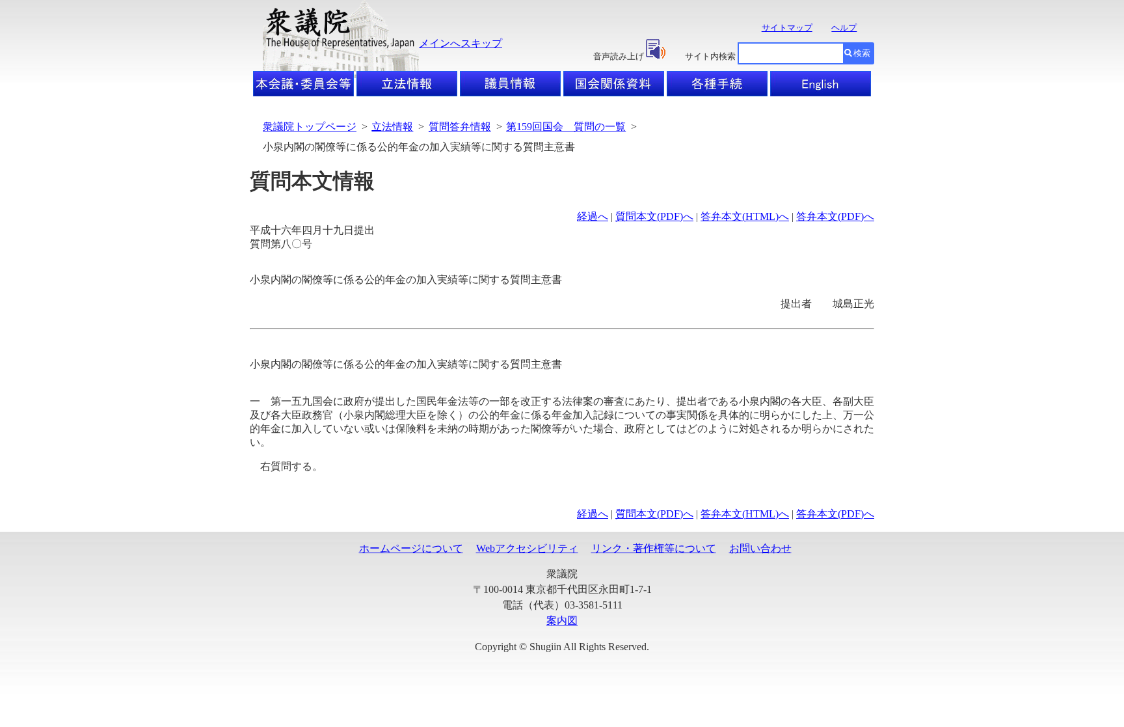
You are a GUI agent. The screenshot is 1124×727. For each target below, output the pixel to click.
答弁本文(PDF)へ (835, 216)
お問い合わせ (760, 548)
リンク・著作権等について (653, 548)
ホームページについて (411, 548)
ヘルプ (844, 28)
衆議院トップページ (309, 126)
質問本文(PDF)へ (654, 216)
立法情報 (392, 126)
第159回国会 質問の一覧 (566, 126)
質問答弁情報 (460, 126)
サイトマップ (787, 28)
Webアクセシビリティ (527, 548)
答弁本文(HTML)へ (745, 216)
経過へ (592, 216)
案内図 (562, 620)
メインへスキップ (460, 43)
